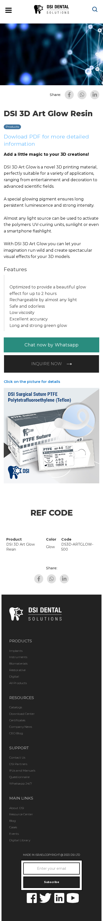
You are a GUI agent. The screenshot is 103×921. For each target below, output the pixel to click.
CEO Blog (16, 733)
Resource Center (21, 814)
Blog (12, 821)
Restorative (17, 670)
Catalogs (15, 707)
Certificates (17, 720)
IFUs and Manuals (22, 770)
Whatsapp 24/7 (20, 783)
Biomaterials (18, 663)
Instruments (18, 657)
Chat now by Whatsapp (51, 345)
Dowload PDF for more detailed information (46, 140)
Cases (13, 827)
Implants (15, 651)
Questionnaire (19, 777)
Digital (14, 676)
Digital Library (19, 840)
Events (14, 834)
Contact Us (17, 757)
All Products (18, 683)
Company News (20, 727)
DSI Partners (18, 764)
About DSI (16, 808)
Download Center (22, 714)
